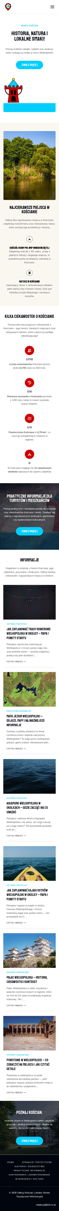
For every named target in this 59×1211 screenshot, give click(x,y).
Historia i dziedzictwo (18, 972)
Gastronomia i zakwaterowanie (29, 1175)
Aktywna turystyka (17, 624)
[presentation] (29, 602)
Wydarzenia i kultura (29, 1179)
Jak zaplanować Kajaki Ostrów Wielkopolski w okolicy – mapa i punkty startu (27, 894)
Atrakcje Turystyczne (37, 1162)
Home (10, 1162)
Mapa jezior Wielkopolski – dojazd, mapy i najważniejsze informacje (26, 720)
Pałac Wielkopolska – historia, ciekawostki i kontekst (27, 979)
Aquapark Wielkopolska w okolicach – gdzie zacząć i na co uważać (27, 807)
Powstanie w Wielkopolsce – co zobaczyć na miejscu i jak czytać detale (28, 1064)
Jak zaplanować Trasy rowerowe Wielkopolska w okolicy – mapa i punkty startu (29, 633)
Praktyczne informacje (19, 711)
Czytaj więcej (16, 662)
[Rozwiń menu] (52, 7)
